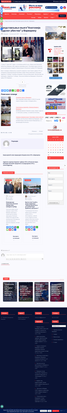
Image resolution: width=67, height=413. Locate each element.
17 (48, 151)
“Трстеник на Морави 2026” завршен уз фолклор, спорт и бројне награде (42, 392)
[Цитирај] (18, 260)
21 (57, 151)
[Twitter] (1, 13)
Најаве (41, 132)
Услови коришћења (58, 341)
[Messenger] (1, 10)
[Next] (63, 280)
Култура (33, 19)
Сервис (55, 335)
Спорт (52, 19)
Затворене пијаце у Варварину (23, 99)
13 (55, 149)
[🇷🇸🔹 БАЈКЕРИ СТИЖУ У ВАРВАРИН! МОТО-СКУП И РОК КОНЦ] (49, 60)
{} (23, 260)
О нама (55, 343)
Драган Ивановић (55, 299)
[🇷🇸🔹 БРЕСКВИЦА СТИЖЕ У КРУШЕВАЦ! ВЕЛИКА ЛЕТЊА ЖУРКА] (61, 60)
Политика (29, 15)
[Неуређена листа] (16, 260)
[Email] (1, 26)
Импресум (62, 17)
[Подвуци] (11, 260)
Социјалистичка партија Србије (36, 135)
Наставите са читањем (16, 238)
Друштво (7, 15)
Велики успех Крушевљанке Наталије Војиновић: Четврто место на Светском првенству (41, 291)
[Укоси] (9, 260)
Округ (52, 15)
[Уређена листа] (14, 260)
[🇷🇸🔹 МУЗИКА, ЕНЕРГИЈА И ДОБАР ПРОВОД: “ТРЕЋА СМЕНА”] (55, 72)
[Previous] (61, 280)
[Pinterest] (1, 23)
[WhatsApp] (1, 18)
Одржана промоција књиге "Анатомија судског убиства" (30, 118)
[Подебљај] (7, 260)
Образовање (38, 15)
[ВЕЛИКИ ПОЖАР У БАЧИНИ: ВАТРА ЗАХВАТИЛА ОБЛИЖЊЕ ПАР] (49, 72)
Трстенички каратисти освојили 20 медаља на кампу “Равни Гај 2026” (56, 292)
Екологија (14, 15)
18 (50, 151)
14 (57, 149)
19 (53, 151)
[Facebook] (1, 8)
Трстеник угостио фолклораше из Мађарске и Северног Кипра (42, 366)
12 (53, 149)
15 (60, 149)
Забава (39, 19)
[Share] (1, 29)
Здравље (45, 15)
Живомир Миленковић (9, 299)
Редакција (6, 35)
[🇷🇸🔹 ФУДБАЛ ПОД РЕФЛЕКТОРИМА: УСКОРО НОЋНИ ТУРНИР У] (55, 60)
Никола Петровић (32, 197)
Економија (21, 15)
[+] (25, 260)
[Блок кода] (20, 260)
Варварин (35, 132)
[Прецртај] (12, 260)
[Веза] (22, 260)
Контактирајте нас (53, 204)
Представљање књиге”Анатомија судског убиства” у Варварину (19, 22)
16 (62, 149)
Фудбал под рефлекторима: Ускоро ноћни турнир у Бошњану (41, 384)
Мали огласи (56, 338)
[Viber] (1, 16)
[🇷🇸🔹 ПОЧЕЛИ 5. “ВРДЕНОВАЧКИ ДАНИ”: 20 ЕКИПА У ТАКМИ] (49, 66)
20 (55, 151)
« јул (49, 159)
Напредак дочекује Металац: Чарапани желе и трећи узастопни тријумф (25, 291)
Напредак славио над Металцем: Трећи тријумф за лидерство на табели (9, 292)
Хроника (46, 19)
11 (50, 149)
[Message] (1, 21)
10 (48, 149)
